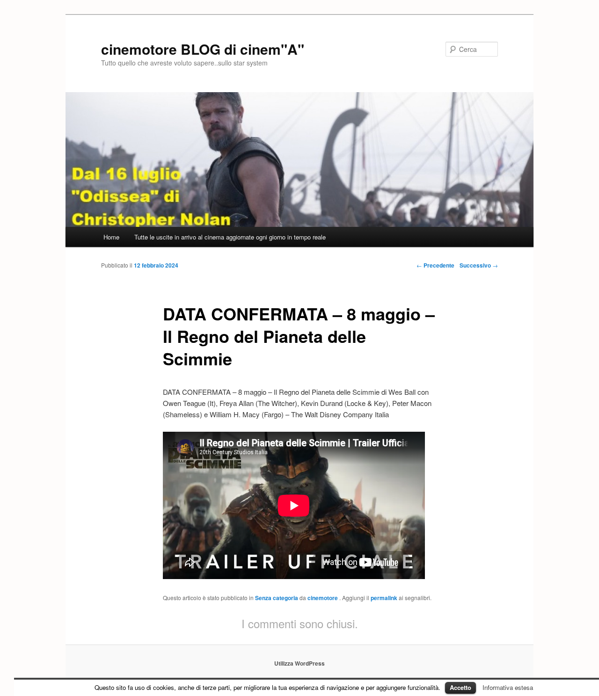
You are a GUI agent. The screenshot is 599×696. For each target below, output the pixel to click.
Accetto (460, 687)
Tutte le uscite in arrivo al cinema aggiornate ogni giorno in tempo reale (230, 236)
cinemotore (323, 598)
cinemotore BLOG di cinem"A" (202, 49)
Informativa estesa (507, 687)
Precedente (435, 265)
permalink (384, 598)
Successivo (479, 265)
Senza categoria (276, 598)
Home (111, 236)
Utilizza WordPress (299, 663)
